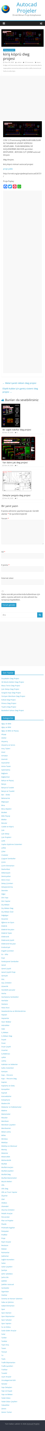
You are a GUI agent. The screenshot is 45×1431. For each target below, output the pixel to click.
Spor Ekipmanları (8, 1316)
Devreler (4, 890)
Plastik (3, 1224)
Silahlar (4, 1295)
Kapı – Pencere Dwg (9, 1078)
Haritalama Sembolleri (10, 997)
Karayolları (5, 1089)
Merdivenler (6, 1128)
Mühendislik (6, 1160)
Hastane (4, 1004)
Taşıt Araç (5, 1345)
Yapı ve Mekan (7, 1394)
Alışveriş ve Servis (8, 745)
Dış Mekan (5, 905)
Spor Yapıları (6, 1323)
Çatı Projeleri (6, 837)
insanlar (4, 1050)
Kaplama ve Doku (8, 1086)
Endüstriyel (5, 947)
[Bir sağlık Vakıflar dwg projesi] (10, 405)
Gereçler (4, 976)
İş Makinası (5, 1054)
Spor (3, 1309)
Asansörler (5, 763)
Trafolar (4, 1369)
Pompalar (5, 1231)
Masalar (4, 1118)
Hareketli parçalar (8, 990)
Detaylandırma (7, 887)
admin (19, 62)
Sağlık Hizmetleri (7, 1259)
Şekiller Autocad (7, 1284)
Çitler (3, 851)
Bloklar (4, 819)
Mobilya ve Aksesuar (9, 1146)
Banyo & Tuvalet (7, 787)
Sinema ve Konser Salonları (11, 1299)
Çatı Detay (5, 834)
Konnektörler (6, 1096)
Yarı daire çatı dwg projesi (15, 462)
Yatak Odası (5, 1398)
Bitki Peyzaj (5, 816)
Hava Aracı (5, 1008)
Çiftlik (3, 848)
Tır (2, 1355)
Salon (3, 1263)
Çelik (3, 841)
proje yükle (8, 169)
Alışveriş (4, 741)
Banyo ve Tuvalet (7, 791)
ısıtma (3, 1061)
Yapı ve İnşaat (6, 1391)
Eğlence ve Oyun (7, 922)
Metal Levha (6, 1132)
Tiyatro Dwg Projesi (8, 707)
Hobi (3, 1029)
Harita (3, 993)
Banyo (3, 784)
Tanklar (4, 1341)
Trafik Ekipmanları (8, 1362)
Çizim (3, 862)
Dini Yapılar (5, 901)
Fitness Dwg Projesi (8, 703)
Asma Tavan (6, 766)
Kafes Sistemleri (7, 1068)
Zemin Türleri (6, 1412)
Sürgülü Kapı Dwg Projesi (11, 693)
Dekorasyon (5, 873)
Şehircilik (4, 1277)
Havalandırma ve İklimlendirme (13, 1011)
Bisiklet (4, 812)
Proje (3, 1238)
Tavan (3, 1348)
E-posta (5, 565)
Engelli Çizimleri (7, 951)
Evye (3, 958)
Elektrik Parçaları (7, 929)
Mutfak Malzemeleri (9, 1178)
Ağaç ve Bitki (6, 727)
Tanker (4, 1338)
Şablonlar (5, 1256)
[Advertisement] (22, 98)
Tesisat (4, 1352)
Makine (4, 1110)
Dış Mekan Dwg (7, 908)
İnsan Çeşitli (6, 1047)
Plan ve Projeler (7, 1220)
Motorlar (4, 1153)
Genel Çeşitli (6, 968)
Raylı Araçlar (6, 1242)
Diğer (3, 894)
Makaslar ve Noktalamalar (11, 1107)
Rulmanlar (5, 1252)
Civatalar (4, 855)
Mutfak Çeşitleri (7, 1171)
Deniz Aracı (5, 880)
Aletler (3, 738)
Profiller (4, 1235)
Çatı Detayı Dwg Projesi (10, 689)
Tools (3, 1359)
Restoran (4, 1245)
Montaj (4, 1149)
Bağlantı (4, 773)
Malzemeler (5, 1114)
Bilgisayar (5, 802)
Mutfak (4, 1164)
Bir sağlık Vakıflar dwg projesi (17, 429)
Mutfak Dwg (6, 1174)
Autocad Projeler (26, 7)
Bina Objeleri (6, 809)
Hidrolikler (5, 1025)
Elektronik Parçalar (8, 944)
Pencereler (5, 1217)
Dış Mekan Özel (7, 912)
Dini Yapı (4, 897)
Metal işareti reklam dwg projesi (19, 383)
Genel (3, 965)
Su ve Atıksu (6, 1327)
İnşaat (3, 1039)
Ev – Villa (4, 954)
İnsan (3, 1043)
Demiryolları (6, 876)
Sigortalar (5, 1291)
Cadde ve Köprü (7, 827)
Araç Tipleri (5, 748)
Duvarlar (4, 919)
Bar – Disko (5, 795)
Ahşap (3, 734)
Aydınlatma (5, 770)
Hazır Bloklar (6, 1022)
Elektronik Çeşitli (7, 940)
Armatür (4, 756)
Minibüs (4, 1139)
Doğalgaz (4, 915)
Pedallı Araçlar (7, 1213)
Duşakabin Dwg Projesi (10, 678)
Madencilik (5, 1103)
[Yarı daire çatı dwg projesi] (18, 438)
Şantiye (4, 1270)
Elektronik (5, 937)
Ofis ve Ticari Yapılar (9, 1192)
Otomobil (5, 1206)
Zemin (3, 1409)
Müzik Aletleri (6, 1181)
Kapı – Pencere (7, 1075)
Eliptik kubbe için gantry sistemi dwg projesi (20, 390)
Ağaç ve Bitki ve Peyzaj (10, 731)
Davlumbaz (5, 869)
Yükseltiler (5, 1405)
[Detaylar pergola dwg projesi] (17, 471)
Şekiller (4, 1281)
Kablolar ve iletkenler (9, 1064)
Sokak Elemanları (8, 1306)
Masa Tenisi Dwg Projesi (10, 685)
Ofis (2, 1185)
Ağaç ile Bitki (6, 724)
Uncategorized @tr (8, 1380)
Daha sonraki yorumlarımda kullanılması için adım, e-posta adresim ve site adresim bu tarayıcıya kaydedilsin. (20, 597)
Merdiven (5, 1121)
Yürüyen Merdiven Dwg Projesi (13, 696)
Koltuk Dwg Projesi (8, 700)
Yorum (5, 518)
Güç (2, 979)
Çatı (2, 830)
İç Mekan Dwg (6, 1036)
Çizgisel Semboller (8, 858)
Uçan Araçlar (6, 1377)
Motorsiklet (5, 1157)
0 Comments (29, 62)
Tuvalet (4, 1373)
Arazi (3, 752)
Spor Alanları (6, 1313)
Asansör (4, 759)
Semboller (5, 1288)
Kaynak (4, 1093)
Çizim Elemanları (7, 866)
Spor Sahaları (6, 1320)
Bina (3, 805)
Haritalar (4, 1000)
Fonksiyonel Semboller (10, 961)
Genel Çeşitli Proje (8, 972)
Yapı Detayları (6, 1387)
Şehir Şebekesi (7, 1274)
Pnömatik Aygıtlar (8, 1228)
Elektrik (4, 926)
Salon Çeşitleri (6, 1267)
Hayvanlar (5, 1018)
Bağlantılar (5, 777)
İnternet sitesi (7, 578)
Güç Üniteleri (6, 983)
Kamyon (4, 1071)
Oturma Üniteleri (8, 1210)
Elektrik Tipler (6, 933)
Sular (3, 1334)
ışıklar (3, 1057)
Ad (3, 552)
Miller (3, 1135)
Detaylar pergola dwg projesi (16, 495)
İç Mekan (4, 1032)
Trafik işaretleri (7, 1366)
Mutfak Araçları (7, 1167)
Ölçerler (4, 1196)
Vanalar (4, 1384)
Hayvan (4, 1015)
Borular (4, 823)
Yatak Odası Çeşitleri (9, 1401)
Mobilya (4, 1142)
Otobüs (4, 1203)
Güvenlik (4, 986)
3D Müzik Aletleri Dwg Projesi (12, 682)
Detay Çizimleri (9, 50)
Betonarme (5, 798)
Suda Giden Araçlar (8, 1330)
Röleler (4, 1249)
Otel (3, 1199)
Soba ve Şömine (7, 1302)
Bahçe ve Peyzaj (7, 780)
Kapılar (4, 1082)
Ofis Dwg (4, 1189)
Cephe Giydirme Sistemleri (11, 844)
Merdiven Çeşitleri (8, 1125)
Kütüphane (5, 1100)
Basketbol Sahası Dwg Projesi (12, 710)
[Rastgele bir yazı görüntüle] (41, 23)
